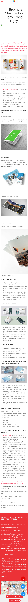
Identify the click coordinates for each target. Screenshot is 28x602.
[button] (2, 2)
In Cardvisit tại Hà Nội (7, 565)
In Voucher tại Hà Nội (20, 566)
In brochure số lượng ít (10, 89)
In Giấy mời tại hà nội (7, 566)
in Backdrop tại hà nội (20, 562)
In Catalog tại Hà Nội (20, 564)
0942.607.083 (15, 600)
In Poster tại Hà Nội (7, 561)
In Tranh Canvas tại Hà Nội (7, 560)
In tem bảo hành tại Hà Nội (7, 572)
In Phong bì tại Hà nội (7, 569)
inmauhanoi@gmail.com (15, 597)
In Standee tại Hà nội (20, 559)
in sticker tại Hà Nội (20, 569)
